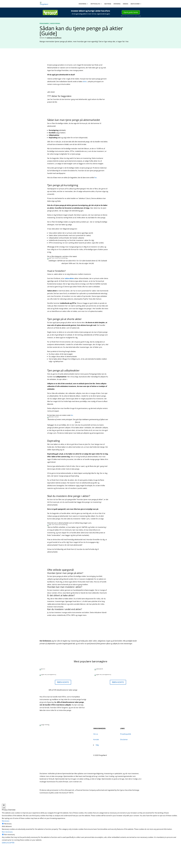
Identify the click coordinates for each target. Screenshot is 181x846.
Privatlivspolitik (125, 734)
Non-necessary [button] (7, 832)
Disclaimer (124, 739)
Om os (95, 734)
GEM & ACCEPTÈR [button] (8, 843)
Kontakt (96, 739)
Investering (55, 23)
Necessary (8, 824)
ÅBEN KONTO (63, 682)
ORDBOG (125, 4)
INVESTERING (82, 4)
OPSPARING (117, 4)
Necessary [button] (5, 821)
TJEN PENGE (107, 4)
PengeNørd (44, 23)
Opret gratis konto (131, 12)
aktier (85, 81)
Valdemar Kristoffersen (54, 38)
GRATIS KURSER (135, 4)
